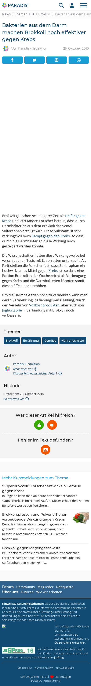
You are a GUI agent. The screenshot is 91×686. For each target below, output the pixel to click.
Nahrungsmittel (73, 340)
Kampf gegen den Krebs (51, 236)
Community (25, 587)
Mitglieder (45, 587)
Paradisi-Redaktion (26, 364)
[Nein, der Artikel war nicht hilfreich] (52, 425)
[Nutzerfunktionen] (72, 5)
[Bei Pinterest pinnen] (56, 60)
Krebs (53, 270)
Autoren (27, 592)
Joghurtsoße (12, 310)
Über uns (10, 592)
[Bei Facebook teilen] (12, 60)
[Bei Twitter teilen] (34, 60)
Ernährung (31, 340)
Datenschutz (43, 668)
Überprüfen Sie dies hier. (70, 642)
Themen (21, 14)
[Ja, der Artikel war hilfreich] (39, 425)
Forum (8, 587)
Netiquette (64, 587)
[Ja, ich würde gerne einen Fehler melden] (45, 450)
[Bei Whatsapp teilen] (79, 60)
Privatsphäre (64, 668)
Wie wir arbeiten (49, 592)
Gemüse (50, 340)
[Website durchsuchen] (61, 5)
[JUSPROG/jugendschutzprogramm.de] (18, 650)
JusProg (59, 657)
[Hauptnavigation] (83, 5)
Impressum (24, 668)
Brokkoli (44, 14)
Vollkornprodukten (44, 305)
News (6, 14)
